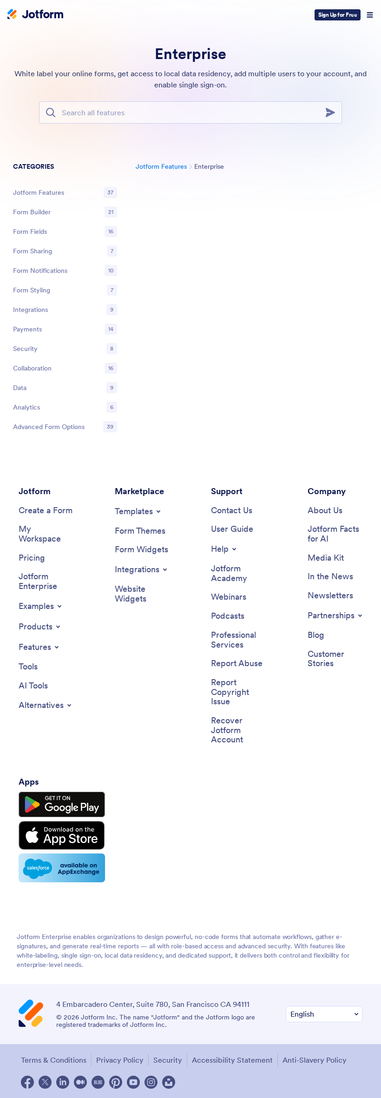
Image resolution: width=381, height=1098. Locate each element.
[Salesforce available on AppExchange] (62, 867)
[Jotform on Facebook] (27, 1082)
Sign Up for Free (337, 14)
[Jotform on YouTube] (133, 1082)
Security (167, 1060)
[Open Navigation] (369, 14)
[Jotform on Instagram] (151, 1082)
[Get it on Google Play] (62, 805)
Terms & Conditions (53, 1060)
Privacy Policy (120, 1060)
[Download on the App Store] (62, 835)
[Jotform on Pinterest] (115, 1082)
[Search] (333, 112)
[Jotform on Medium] (80, 1082)
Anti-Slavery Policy (314, 1060)
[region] (65, 298)
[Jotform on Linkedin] (62, 1082)
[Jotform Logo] (35, 15)
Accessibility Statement (232, 1060)
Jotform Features (161, 166)
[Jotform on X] (45, 1082)
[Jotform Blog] (98, 1082)
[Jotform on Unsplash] (168, 1082)
